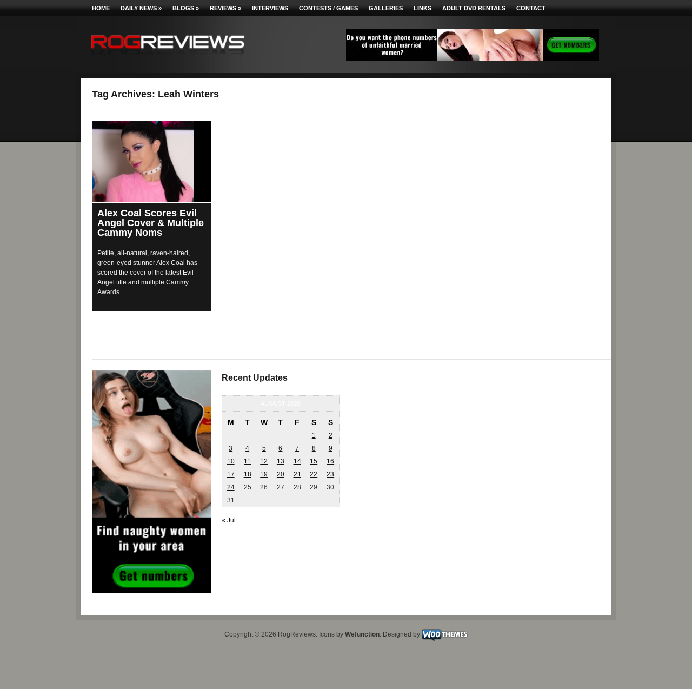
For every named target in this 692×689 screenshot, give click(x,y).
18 (247, 474)
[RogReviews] (167, 57)
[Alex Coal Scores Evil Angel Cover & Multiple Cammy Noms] (151, 161)
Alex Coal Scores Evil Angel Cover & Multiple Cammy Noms (150, 223)
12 (264, 461)
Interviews (270, 8)
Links (422, 8)
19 (264, 474)
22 (313, 474)
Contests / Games (328, 8)
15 (313, 461)
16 (330, 461)
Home (101, 8)
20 (280, 474)
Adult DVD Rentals (473, 8)
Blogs (185, 8)
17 (231, 474)
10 (231, 461)
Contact (530, 8)
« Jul (229, 520)
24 (231, 487)
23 (330, 474)
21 (297, 474)
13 (280, 461)
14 (297, 461)
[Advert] (472, 59)
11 (247, 461)
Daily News (141, 8)
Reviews (225, 8)
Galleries (386, 8)
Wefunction (362, 635)
